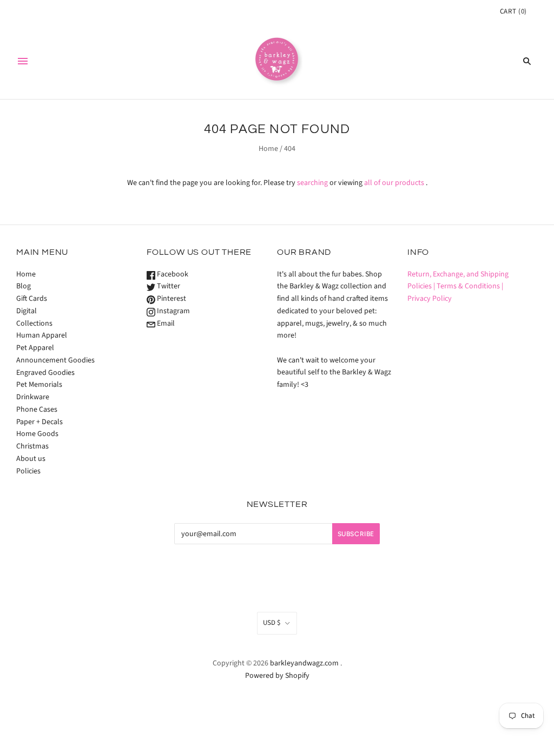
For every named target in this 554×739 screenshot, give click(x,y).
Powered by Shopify (277, 675)
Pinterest (170, 298)
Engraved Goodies (45, 372)
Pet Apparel (35, 347)
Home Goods (37, 433)
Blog (23, 286)
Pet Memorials (39, 384)
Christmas (32, 446)
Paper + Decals (39, 422)
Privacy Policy (429, 298)
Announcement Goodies (55, 360)
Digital (26, 311)
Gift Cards (31, 298)
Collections (34, 323)
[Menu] (22, 61)
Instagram (172, 311)
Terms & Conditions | (470, 286)
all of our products (394, 182)
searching (312, 182)
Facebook (171, 274)
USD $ (271, 623)
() (513, 11)
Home (268, 148)
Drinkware (32, 397)
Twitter (167, 286)
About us (30, 458)
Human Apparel (41, 335)
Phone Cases (36, 409)
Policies (28, 471)
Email (165, 323)
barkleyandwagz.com (304, 663)
